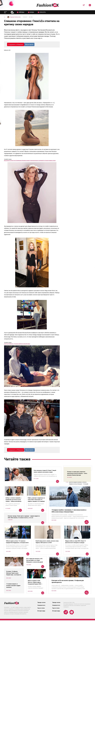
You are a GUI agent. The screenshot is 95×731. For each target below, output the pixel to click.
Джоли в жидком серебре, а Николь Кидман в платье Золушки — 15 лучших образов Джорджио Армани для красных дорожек (79, 483)
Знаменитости (41, 605)
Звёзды (21, 12)
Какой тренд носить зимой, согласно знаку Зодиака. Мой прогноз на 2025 (47, 541)
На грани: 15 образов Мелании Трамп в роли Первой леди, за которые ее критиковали (13, 574)
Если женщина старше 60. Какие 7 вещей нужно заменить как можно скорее (45, 471)
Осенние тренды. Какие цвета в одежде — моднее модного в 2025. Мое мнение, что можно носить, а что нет (24, 516)
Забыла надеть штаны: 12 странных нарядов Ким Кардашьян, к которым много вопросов (17, 542)
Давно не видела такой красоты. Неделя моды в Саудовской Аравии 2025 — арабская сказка (35, 583)
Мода (32, 12)
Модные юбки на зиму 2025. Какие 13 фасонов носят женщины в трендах (75, 541)
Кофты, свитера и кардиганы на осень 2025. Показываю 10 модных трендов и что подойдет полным (36, 500)
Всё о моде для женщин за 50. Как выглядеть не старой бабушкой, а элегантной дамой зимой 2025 (34, 561)
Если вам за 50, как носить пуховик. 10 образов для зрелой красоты (68, 581)
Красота (43, 12)
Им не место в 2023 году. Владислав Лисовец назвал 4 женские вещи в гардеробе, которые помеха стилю (30, 160)
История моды (41, 611)
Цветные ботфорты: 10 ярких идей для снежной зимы (17, 343)
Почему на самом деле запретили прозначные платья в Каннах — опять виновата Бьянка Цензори (77, 473)
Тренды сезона (41, 602)
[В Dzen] (89, 5)
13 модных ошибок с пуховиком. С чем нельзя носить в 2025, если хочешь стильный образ (69, 511)
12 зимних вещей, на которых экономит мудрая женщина (13, 585)
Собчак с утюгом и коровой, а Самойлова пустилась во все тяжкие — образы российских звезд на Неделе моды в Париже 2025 (13, 501)
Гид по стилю (41, 608)
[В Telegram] (83, 5)
